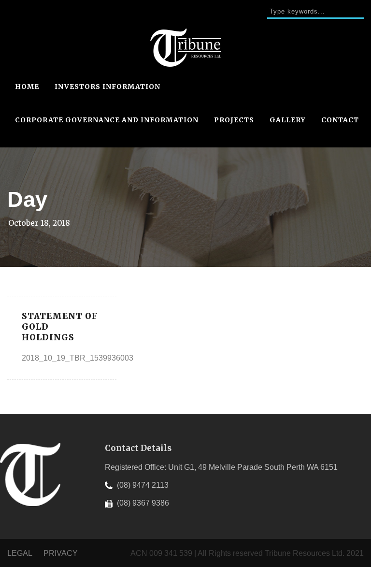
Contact (340, 120)
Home (27, 86)
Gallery (288, 120)
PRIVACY (60, 553)
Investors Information (107, 86)
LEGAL (20, 553)
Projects (234, 120)
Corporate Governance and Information (107, 120)
